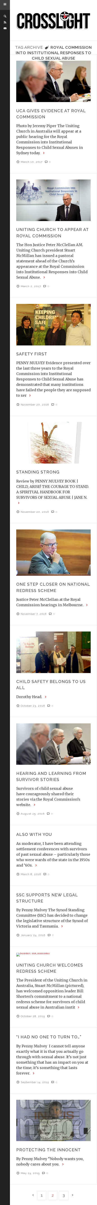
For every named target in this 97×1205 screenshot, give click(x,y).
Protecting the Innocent (48, 1149)
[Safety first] (53, 324)
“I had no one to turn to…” (48, 1037)
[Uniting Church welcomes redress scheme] (53, 954)
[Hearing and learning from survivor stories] (53, 744)
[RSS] (5, 22)
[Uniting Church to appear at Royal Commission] (53, 200)
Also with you (34, 834)
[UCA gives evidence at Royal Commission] (53, 81)
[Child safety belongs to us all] (53, 652)
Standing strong (38, 472)
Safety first (31, 354)
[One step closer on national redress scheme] (53, 552)
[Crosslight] (53, 20)
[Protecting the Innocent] (53, 1120)
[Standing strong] (53, 443)
